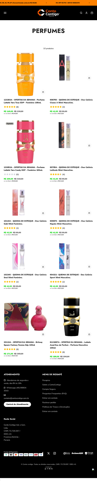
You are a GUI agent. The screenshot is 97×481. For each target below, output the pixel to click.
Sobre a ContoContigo (51, 384)
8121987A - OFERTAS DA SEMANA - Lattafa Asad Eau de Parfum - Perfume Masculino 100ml (70, 345)
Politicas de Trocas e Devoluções (56, 407)
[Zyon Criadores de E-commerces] (48, 469)
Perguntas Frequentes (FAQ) (54, 393)
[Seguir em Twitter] (48, 453)
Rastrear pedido (49, 402)
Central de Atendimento (17, 404)
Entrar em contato (49, 398)
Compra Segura (49, 389)
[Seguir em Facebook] (42, 453)
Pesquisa (46, 380)
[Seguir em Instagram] (54, 453)
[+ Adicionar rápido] (43, 92)
